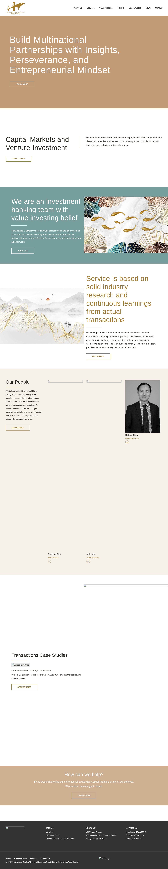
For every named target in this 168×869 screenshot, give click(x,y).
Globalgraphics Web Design (67, 862)
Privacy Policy (20, 859)
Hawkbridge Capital (20, 862)
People (121, 8)
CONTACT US (84, 796)
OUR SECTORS (18, 159)
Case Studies (135, 8)
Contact (158, 8)
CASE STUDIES (24, 687)
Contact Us (45, 859)
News (148, 8)
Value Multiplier (106, 8)
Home (8, 859)
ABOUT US (23, 251)
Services (91, 8)
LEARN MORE (22, 84)
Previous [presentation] (44, 472)
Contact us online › (134, 839)
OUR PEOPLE (98, 356)
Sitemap (33, 859)
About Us (78, 8)
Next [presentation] (164, 472)
